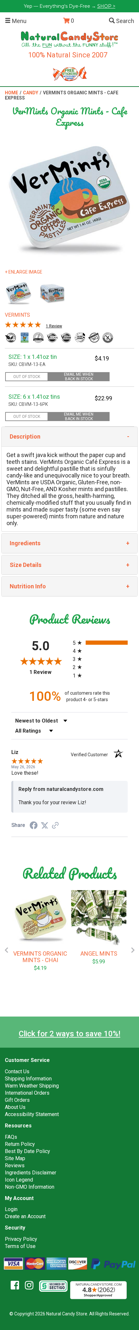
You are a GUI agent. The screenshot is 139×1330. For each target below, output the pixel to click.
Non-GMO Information (29, 1187)
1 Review (54, 326)
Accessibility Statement (32, 1114)
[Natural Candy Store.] (69, 39)
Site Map (15, 1158)
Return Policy (20, 1144)
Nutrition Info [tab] (28, 586)
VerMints (17, 315)
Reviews (15, 1165)
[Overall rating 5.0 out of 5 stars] (23, 326)
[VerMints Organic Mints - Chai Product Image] (40, 918)
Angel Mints (98, 953)
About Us (15, 1107)
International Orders (27, 1093)
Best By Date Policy (27, 1151)
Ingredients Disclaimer (30, 1173)
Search (124, 21)
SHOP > (106, 6)
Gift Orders (17, 1100)
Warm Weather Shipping (32, 1086)
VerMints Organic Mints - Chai (40, 956)
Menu (19, 21)
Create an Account (25, 1216)
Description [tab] (25, 436)
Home (11, 92)
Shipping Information (28, 1079)
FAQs (11, 1137)
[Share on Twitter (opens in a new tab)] (44, 825)
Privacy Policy (21, 1239)
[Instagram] (31, 1285)
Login (11, 1209)
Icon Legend (19, 1180)
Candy (30, 92)
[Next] (133, 950)
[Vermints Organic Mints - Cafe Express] (18, 293)
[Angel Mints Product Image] (98, 918)
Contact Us (17, 1071)
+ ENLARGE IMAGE (23, 272)
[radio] (100, 643)
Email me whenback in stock (78, 376)
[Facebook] (17, 1285)
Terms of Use (20, 1246)
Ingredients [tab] (25, 543)
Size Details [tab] (25, 564)
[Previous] (6, 950)
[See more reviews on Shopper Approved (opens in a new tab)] (55, 825)
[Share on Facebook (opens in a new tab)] (33, 825)
